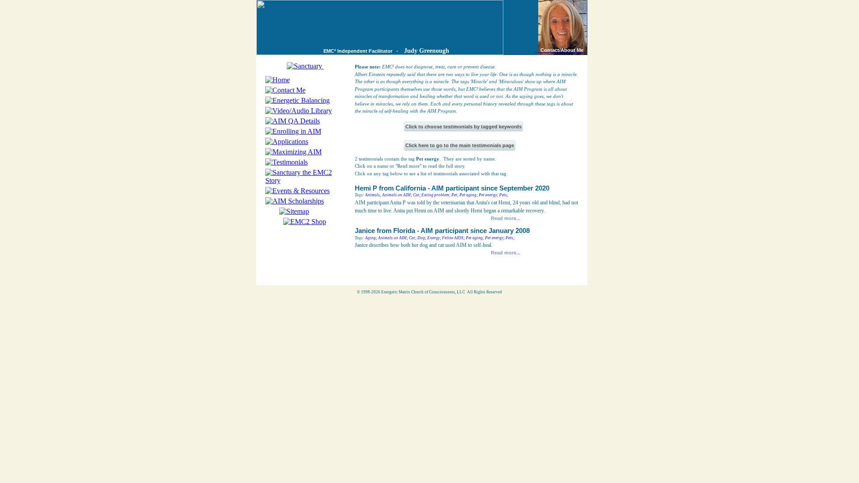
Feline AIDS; (453, 238)
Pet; (455, 195)
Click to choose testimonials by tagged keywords (463, 126)
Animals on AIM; (397, 195)
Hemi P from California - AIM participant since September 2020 (452, 188)
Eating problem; (436, 195)
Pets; (503, 195)
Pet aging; (468, 195)
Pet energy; (488, 195)
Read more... (505, 218)
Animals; (373, 195)
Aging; (371, 238)
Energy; (434, 238)
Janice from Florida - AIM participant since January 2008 (442, 230)
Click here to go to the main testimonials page (459, 145)
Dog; (421, 238)
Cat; (417, 195)
